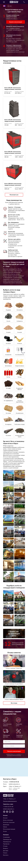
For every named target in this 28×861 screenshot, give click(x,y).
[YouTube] (10, 812)
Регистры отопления (8, 822)
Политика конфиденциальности (10, 801)
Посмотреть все (14, 194)
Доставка (5, 850)
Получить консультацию (14, 751)
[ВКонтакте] (13, 812)
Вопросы (5, 848)
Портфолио (6, 844)
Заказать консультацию (15, 22)
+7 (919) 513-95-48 (14, 782)
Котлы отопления (8, 820)
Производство (7, 841)
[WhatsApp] (7, 812)
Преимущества (7, 839)
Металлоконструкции (9, 829)
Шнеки (5, 827)
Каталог (5, 818)
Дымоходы (6, 824)
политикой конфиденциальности (14, 755)
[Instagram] (4, 812)
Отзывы (5, 846)
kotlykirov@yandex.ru (11, 18)
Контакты (5, 855)
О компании (6, 837)
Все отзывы (14, 703)
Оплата (5, 853)
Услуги (5, 831)
